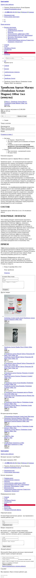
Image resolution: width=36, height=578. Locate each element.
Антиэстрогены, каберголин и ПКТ (15, 483)
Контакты (7, 54)
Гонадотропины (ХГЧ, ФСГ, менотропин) (16, 484)
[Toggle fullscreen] (5, 575)
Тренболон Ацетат (9, 78)
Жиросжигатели (9, 488)
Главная (6, 44)
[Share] (3, 575)
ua (5, 21)
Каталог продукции (10, 27)
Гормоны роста (8, 478)
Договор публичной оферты (12, 510)
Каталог (6, 69)
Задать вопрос (7, 546)
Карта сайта (7, 508)
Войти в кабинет (7, 564)
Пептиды (7, 481)
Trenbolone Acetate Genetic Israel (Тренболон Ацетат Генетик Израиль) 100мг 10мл (19, 318)
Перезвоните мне (7, 525)
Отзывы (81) (8, 49)
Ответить (7, 273)
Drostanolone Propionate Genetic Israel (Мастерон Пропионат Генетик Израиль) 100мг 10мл (18, 420)
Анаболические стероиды (12, 72)
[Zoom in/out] (6, 575)
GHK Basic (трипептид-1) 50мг (13, 444)
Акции (6, 52)
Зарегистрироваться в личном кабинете (14, 566)
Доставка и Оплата (10, 48)
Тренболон (7, 75)
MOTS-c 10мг (8, 437)
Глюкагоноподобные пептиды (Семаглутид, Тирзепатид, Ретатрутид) (17, 490)
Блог (5, 51)
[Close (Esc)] (1, 575)
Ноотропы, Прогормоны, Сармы (14, 486)
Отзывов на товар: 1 (7, 134)
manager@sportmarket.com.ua (12, 9)
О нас (6, 46)
